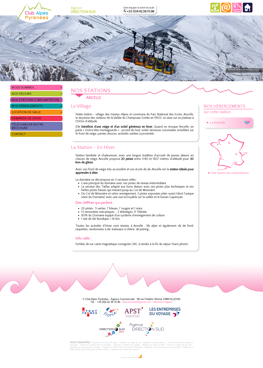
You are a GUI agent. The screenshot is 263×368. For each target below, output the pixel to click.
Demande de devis (26, 118)
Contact (19, 134)
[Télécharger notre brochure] (215, 11)
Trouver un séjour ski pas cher (179, 345)
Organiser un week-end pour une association (163, 347)
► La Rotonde (215, 122)
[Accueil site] (247, 11)
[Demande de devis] (237, 11)
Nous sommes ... (37, 87)
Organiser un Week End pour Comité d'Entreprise (122, 347)
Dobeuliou (123, 357)
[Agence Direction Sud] (146, 335)
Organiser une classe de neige (104, 343)
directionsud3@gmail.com (136, 302)
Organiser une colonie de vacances (125, 349)
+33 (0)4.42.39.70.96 (140, 11)
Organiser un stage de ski (130, 343)
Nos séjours (37, 93)
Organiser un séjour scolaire (153, 345)
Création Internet (132, 357)
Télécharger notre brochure (28, 126)
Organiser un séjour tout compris (126, 345)
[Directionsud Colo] (112, 335)
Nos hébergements (37, 106)
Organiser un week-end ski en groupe (85, 347)
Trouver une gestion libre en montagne (95, 345)
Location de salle (37, 112)
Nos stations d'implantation (35, 100)
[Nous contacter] (226, 11)
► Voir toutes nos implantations (228, 173)
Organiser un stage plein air (154, 343)
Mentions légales (163, 302)
